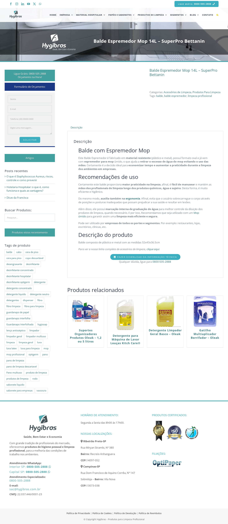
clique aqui (152, 249)
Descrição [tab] (76, 127)
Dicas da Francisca (17, 197)
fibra (39, 300)
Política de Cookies (102, 513)
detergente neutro (39, 294)
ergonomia (133, 198)
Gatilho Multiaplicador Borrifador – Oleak (205, 334)
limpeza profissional (200, 96)
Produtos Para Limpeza (206, 92)
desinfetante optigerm (18, 282)
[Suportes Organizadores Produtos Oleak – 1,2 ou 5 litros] (85, 311)
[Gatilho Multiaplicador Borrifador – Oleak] (205, 311)
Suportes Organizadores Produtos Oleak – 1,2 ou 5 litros (85, 335)
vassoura (41, 390)
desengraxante (14, 264)
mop (46, 348)
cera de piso (31, 252)
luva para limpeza (30, 348)
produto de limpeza (36, 372)
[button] (218, 15)
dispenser (28, 300)
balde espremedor (175, 96)
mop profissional (15, 354)
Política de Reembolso (150, 513)
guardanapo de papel (17, 312)
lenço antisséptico (15, 330)
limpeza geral (26, 342)
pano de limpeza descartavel (21, 366)
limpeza (10, 342)
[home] (43, 415)
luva (39, 342)
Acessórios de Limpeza (177, 92)
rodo (35, 378)
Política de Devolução (125, 513)
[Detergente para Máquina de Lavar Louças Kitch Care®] (125, 314)
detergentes (12, 300)
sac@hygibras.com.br (24, 489)
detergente (39, 282)
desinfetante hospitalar (18, 276)
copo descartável (34, 258)
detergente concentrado (19, 288)
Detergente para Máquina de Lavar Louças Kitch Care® (125, 339)
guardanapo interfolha (18, 318)
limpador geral (14, 336)
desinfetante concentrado (20, 270)
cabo (18, 252)
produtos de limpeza (17, 378)
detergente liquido (16, 294)
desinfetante (32, 264)
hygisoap (42, 324)
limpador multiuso (36, 336)
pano (45, 354)
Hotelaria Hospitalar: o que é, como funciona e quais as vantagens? (28, 189)
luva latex (11, 348)
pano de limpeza (15, 360)
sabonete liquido (15, 384)
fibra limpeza (13, 306)
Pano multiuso (14, 372)
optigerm (33, 354)
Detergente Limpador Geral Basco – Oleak (165, 332)
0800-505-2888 (162, 261)
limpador (34, 330)
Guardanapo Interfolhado (20, 324)
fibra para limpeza (34, 306)
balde (159, 96)
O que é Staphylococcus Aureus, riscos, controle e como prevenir (30, 178)
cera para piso (13, 258)
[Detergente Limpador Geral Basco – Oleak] (165, 311)
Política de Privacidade (78, 513)
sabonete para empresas (19, 390)
